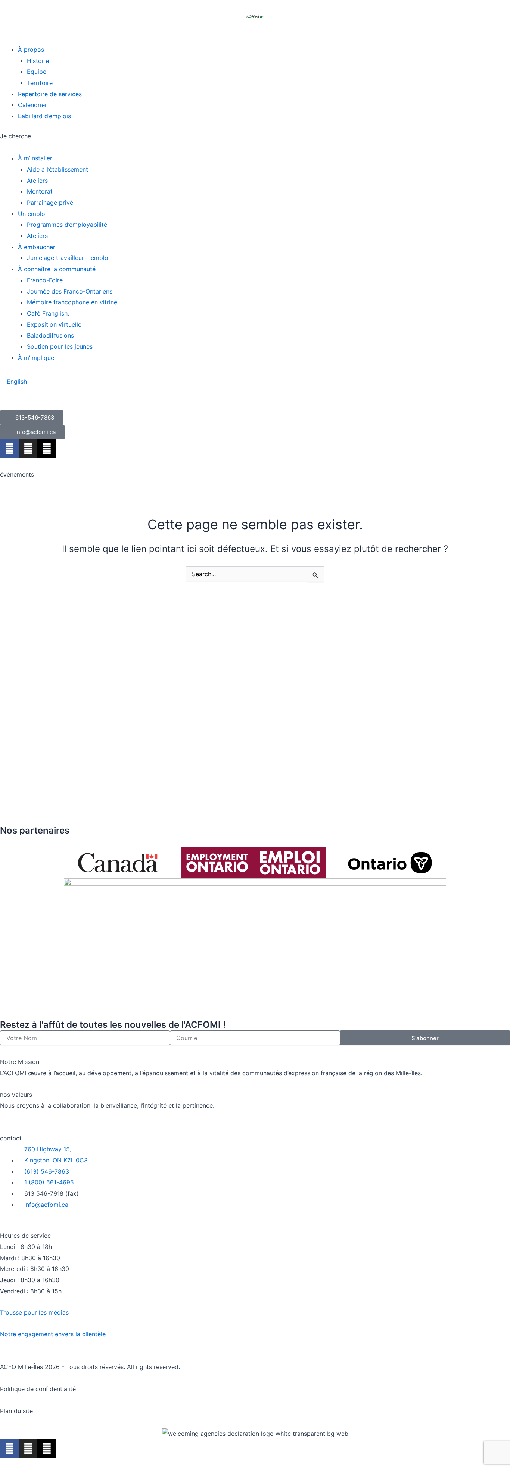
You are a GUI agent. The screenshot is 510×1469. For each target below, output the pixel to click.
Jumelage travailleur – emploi (68, 257)
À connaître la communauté (57, 269)
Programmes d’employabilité (67, 224)
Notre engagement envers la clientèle (53, 1334)
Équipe (36, 71)
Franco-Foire (45, 280)
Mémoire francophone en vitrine (72, 302)
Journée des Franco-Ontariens (69, 291)
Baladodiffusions (50, 335)
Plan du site (16, 1411)
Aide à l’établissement (57, 169)
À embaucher (36, 247)
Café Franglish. (48, 313)
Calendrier (32, 105)
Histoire (38, 61)
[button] (255, 38)
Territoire (40, 83)
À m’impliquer (37, 357)
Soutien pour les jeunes (60, 346)
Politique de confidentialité (38, 1389)
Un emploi (32, 213)
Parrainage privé (50, 202)
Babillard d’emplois (44, 116)
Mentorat (40, 191)
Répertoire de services (50, 94)
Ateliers (37, 180)
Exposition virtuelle (54, 324)
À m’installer (35, 158)
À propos (31, 49)
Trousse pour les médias (34, 1312)
